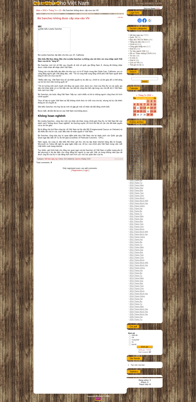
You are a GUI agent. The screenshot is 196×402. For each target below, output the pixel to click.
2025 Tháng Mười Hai (139, 314)
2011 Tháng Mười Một (139, 232)
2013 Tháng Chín (137, 288)
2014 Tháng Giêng (137, 296)
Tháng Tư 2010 (144, 95)
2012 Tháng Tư (136, 245)
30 (151, 114)
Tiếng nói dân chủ (137, 42)
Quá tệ (134, 344)
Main (36, 3)
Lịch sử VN (134, 63)
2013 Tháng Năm (137, 278)
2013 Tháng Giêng (137, 268)
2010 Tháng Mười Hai (139, 203)
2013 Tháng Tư (136, 276)
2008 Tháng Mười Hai (139, 141)
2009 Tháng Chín (137, 165)
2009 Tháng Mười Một (139, 170)
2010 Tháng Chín (137, 196)
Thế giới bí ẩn (135, 65)
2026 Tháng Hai (136, 317)
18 (134, 111)
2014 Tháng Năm (137, 307)
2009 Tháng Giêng (137, 144)
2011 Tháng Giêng (137, 206)
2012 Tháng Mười (137, 260)
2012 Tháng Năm (137, 247)
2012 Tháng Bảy (136, 252)
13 (141, 108)
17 (155, 108)
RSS (158, 8)
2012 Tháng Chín (137, 257)
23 (151, 111)
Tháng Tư (53, 10)
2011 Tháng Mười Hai (139, 234)
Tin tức (133, 56)
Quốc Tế (133, 37)
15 (60, 10)
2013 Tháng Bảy (136, 283)
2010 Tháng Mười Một (139, 201)
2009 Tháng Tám (137, 162)
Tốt (133, 337)
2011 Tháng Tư (136, 214)
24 (155, 111)
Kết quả (142, 350)
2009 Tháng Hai (136, 147)
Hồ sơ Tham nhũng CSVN (141, 53)
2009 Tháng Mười (137, 167)
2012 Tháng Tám (137, 255)
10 (155, 104)
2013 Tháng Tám (137, 286)
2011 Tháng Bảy (136, 221)
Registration (47, 3)
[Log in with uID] (139, 20)
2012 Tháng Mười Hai (139, 265)
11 (134, 108)
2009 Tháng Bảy (136, 159)
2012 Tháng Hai (136, 239)
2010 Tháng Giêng (137, 175)
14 (144, 108)
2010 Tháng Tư (136, 183)
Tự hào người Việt (137, 51)
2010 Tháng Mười (137, 198)
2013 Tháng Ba (136, 273)
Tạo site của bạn (138, 365)
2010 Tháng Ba (136, 180)
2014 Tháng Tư (136, 304)
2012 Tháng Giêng (137, 237)
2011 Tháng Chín (137, 227)
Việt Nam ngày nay (51, 159)
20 (141, 111)
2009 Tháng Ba (136, 149)
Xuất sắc (135, 335)
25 (134, 114)
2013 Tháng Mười (137, 291)
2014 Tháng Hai (136, 299)
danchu (77, 159)
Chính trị (133, 44)
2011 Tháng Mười (137, 229)
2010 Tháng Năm (137, 185)
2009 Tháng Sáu (136, 157)
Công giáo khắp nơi (138, 46)
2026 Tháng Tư (136, 319)
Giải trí (132, 60)
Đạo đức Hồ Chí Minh (139, 40)
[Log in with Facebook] (144, 20)
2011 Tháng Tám (136, 224)
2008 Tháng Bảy (136, 128)
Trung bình (135, 340)
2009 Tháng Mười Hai (139, 172)
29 (148, 114)
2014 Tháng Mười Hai (139, 309)
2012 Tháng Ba (136, 242)
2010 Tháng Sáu (136, 188)
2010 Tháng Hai (136, 177)
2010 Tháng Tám (137, 193)
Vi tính (132, 58)
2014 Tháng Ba (136, 301)
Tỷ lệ (147, 350)
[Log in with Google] (149, 20)
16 (151, 108)
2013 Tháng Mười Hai (139, 294)
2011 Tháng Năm (137, 216)
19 (138, 111)
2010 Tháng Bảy (136, 190)
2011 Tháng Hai (136, 208)
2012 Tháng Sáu (136, 250)
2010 (44, 10)
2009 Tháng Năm (137, 154)
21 (144, 111)
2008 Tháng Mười (137, 136)
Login (57, 3)
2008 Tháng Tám (137, 131)
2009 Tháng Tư (136, 152)
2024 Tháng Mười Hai (139, 312)
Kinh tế (133, 49)
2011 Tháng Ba (136, 211)
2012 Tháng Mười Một (139, 263)
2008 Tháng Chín (137, 134)
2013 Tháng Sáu (136, 281)
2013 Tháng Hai (136, 270)
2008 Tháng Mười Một (139, 139)
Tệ (132, 342)
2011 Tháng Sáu (136, 219)
